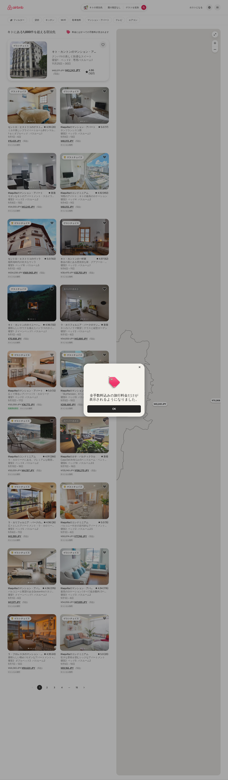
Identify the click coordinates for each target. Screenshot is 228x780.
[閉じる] (139, 367)
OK (114, 409)
